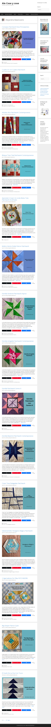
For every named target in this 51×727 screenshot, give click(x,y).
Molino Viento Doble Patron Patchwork (15, 246)
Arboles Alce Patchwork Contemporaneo (16, 112)
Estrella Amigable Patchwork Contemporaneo (18, 341)
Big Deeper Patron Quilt (10, 626)
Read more (27, 56)
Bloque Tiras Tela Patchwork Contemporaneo (18, 155)
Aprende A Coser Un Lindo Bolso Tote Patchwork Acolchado (15, 199)
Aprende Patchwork (8, 14)
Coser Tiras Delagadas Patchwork (13, 483)
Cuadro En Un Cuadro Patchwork (13, 70)
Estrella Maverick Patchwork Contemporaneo (17, 436)
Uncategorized (5, 239)
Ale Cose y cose (10, 3)
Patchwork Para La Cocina (7, 570)
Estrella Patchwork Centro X (11, 388)
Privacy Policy (20, 14)
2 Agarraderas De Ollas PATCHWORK (15, 578)
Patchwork (5, 62)
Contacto (27, 14)
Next (9, 720)
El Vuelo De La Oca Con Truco (12, 673)
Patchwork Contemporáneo (8, 104)
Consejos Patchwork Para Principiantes (15, 27)
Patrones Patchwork (34, 14)
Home (2, 14)
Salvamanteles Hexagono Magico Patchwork (17, 531)
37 (6, 720)
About (15, 14)
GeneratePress (31, 725)
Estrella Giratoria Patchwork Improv (14, 294)
